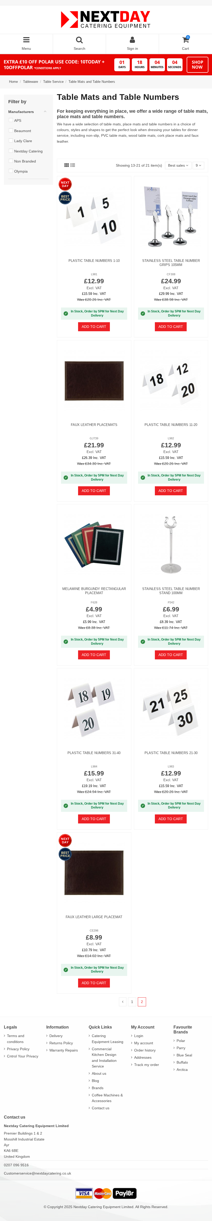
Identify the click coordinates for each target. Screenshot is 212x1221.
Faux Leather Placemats (94, 425)
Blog (95, 1081)
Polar (181, 1041)
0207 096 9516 (16, 1165)
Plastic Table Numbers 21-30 (171, 753)
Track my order (146, 1065)
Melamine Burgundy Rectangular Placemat (94, 591)
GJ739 (94, 438)
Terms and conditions (15, 1039)
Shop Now (197, 64)
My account (143, 1043)
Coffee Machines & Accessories (107, 1098)
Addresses (143, 1057)
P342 (171, 602)
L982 (171, 438)
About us (99, 1073)
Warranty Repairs (63, 1050)
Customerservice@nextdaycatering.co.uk (37, 1173)
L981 (94, 274)
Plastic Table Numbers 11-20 (171, 425)
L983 (171, 766)
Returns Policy (61, 1043)
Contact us (100, 1108)
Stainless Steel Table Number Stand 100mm (171, 591)
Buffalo (182, 1062)
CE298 (94, 930)
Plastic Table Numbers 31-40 (93, 753)
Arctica (182, 1070)
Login (138, 1036)
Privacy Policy (18, 1049)
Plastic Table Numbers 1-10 (94, 261)
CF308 (171, 274)
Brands (97, 1088)
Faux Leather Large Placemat (94, 917)
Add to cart (94, 327)
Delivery (56, 1036)
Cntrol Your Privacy (22, 1056)
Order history (145, 1050)
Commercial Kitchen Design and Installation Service (104, 1057)
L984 (94, 766)
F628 (94, 602)
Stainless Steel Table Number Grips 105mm (171, 263)
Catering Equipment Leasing (107, 1039)
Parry (181, 1048)
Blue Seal (184, 1055)
